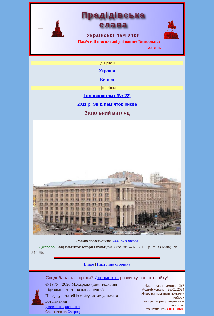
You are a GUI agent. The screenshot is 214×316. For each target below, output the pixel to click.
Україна (107, 70)
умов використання (62, 306)
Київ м (107, 79)
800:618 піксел (125, 240)
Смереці (74, 312)
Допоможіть (107, 277)
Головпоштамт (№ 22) (107, 95)
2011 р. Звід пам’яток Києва (107, 104)
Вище (89, 264)
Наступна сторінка (113, 264)
